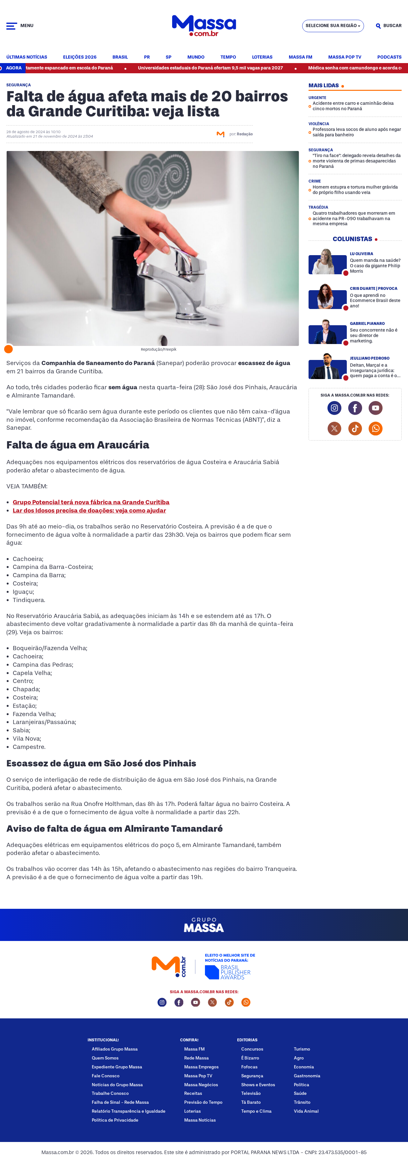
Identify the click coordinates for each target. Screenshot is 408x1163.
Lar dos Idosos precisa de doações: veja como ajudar (89, 510)
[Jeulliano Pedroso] (328, 366)
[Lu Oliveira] (328, 261)
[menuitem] (26, 57)
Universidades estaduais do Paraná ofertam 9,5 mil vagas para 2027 (180, 68)
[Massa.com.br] (204, 26)
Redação (245, 134)
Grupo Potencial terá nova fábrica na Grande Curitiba (91, 502)
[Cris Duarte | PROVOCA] (328, 296)
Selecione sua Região (331, 25)
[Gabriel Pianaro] (328, 331)
